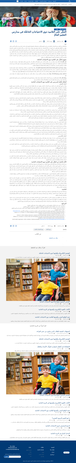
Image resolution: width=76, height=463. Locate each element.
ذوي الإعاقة (48, 229)
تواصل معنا (52, 449)
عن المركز (52, 454)
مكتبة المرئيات (31, 1)
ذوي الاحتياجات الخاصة (38, 229)
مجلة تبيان (42, 456)
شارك (30, 447)
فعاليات (42, 447)
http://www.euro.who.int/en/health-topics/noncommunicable (52, 219)
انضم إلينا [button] (66, 452)
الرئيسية (54, 1)
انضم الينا (29, 454)
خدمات (25, 1)
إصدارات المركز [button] (43, 1)
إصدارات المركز (40, 449)
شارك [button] (21, 1)
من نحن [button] (50, 1)
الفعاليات (36, 1)
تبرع (30, 456)
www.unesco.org (16, 210)
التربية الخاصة (64, 4)
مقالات (57, 29)
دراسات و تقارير (41, 454)
